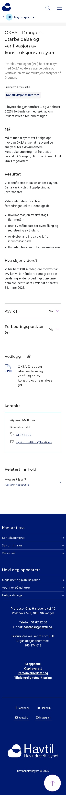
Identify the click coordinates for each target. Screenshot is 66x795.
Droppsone (33, 664)
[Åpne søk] (48, 8)
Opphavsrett (33, 668)
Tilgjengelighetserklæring (33, 677)
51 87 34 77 (23, 435)
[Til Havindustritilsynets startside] (6, 7)
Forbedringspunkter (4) (29, 329)
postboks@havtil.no (38, 627)
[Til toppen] (52, 783)
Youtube (23, 717)
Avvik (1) (29, 311)
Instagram (45, 717)
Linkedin (45, 708)
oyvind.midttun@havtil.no (34, 442)
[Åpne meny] (59, 7)
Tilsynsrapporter (24, 17)
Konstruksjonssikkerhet (22, 95)
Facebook (23, 708)
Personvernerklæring (33, 673)
